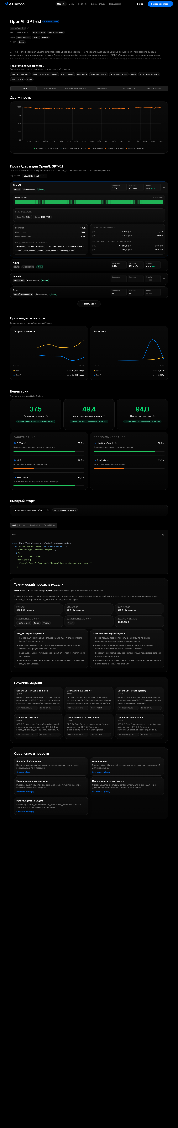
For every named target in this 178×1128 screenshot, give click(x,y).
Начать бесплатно (160, 4)
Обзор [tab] (23, 88)
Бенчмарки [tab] (102, 88)
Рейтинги (82, 4)
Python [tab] (22, 525)
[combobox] (34, 176)
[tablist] (89, 88)
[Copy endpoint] (48, 510)
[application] (89, 126)
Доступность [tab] (128, 88)
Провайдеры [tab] (50, 88)
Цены (71, 4)
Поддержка (115, 4)
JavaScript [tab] (35, 525)
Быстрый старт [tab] (154, 88)
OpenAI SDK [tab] (49, 525)
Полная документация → (65, 510)
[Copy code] (163, 534)
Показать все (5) (89, 304)
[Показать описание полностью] (166, 50)
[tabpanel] (89, 334)
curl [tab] (14, 525)
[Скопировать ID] (28, 28)
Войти (140, 4)
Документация (98, 4)
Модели (61, 4)
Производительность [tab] (75, 88)
